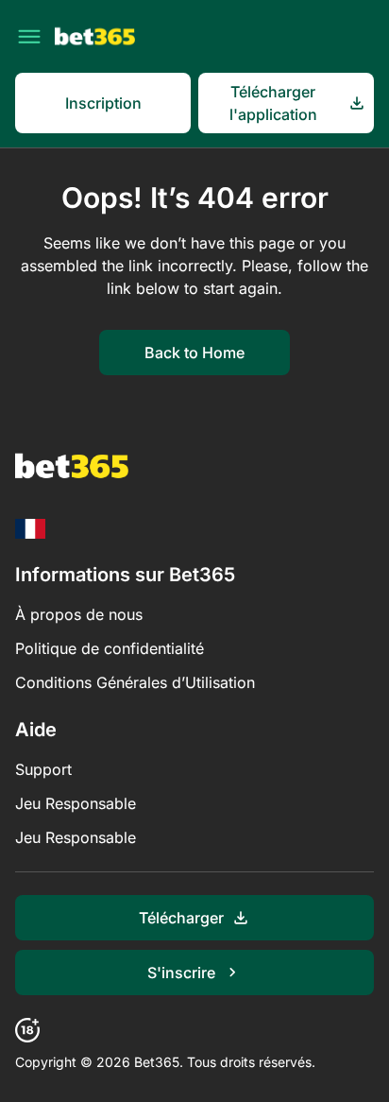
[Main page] (95, 36)
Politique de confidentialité (109, 648)
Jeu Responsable (75, 803)
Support (43, 769)
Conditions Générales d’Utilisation (135, 682)
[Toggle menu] (29, 37)
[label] (30, 529)
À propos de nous (79, 614)
